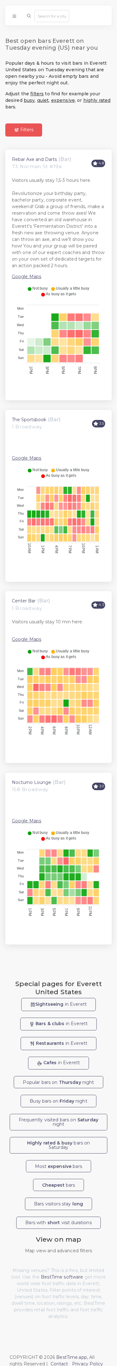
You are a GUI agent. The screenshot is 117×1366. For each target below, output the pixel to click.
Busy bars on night (58, 1101)
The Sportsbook (29, 419)
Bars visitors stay (58, 1204)
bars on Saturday (58, 1145)
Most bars (58, 1166)
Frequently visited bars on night (58, 1122)
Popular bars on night (58, 1082)
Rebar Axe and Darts (34, 159)
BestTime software (62, 1277)
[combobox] (51, 16)
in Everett (61, 1004)
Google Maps (26, 276)
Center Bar (24, 601)
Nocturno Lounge (31, 782)
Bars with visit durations (58, 1222)
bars (58, 1185)
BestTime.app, (72, 1357)
